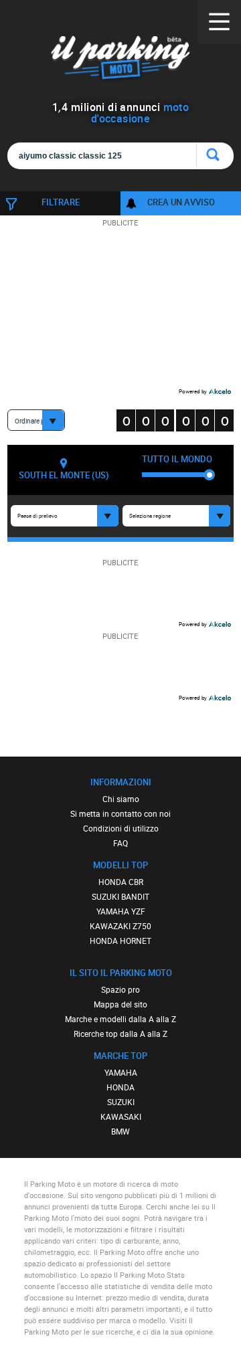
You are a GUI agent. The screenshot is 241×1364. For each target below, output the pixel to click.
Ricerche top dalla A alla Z (120, 1033)
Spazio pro (120, 989)
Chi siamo (120, 798)
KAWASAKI (120, 1116)
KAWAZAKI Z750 (120, 925)
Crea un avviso (181, 202)
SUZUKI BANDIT (120, 896)
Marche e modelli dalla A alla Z (120, 1018)
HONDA (120, 1087)
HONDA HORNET (120, 940)
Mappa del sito (120, 1004)
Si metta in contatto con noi (120, 813)
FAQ (120, 843)
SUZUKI (121, 1101)
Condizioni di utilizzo (121, 828)
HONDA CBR (120, 881)
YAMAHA (120, 1072)
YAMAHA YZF (120, 911)
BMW (120, 1131)
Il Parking (120, 60)
